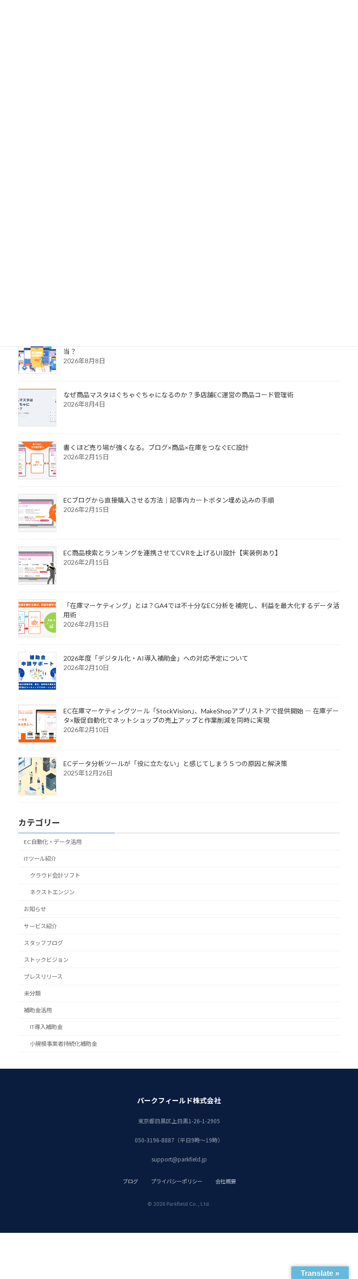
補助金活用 (38, 1010)
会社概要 (225, 1181)
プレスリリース (43, 976)
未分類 (32, 993)
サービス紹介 (40, 926)
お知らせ (35, 909)
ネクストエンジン (52, 892)
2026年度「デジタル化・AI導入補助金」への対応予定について (155, 658)
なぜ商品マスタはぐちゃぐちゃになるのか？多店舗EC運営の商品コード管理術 (178, 395)
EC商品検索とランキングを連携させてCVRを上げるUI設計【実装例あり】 (172, 553)
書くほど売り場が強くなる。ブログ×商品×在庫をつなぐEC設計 (156, 447)
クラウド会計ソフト (55, 875)
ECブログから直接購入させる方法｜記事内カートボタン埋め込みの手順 (168, 500)
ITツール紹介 (40, 858)
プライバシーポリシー (176, 1181)
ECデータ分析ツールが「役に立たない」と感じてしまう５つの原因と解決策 (175, 763)
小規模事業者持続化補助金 (63, 1043)
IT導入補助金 (46, 1026)
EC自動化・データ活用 (53, 841)
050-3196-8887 (154, 1140)
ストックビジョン (46, 959)
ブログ (130, 1181)
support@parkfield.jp (179, 1159)
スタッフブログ (43, 943)
